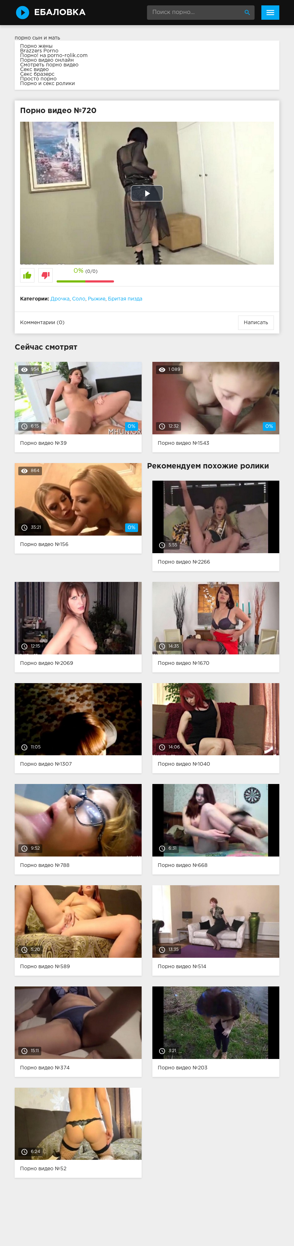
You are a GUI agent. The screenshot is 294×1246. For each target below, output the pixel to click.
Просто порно (38, 79)
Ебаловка (60, 13)
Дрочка (60, 299)
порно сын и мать (37, 38)
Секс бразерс (37, 74)
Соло (78, 299)
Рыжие (96, 299)
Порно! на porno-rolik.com (53, 55)
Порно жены (36, 46)
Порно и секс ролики (47, 83)
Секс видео (34, 69)
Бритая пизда (125, 299)
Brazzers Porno (39, 51)
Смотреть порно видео (49, 65)
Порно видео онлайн (47, 60)
